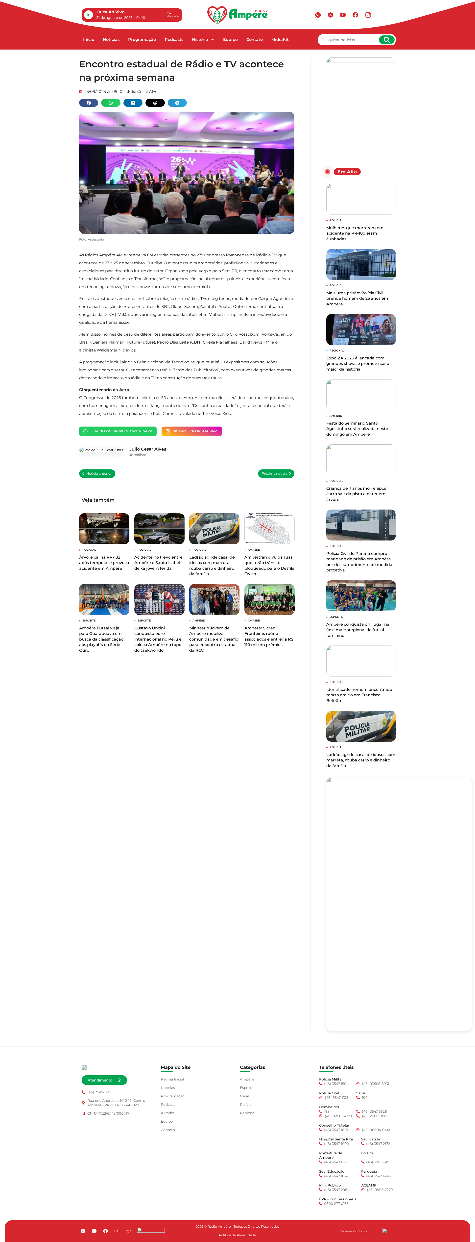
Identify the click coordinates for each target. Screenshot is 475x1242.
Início (88, 39)
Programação (142, 39)
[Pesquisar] (387, 39)
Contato (254, 39)
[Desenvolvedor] (384, 1230)
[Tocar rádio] (88, 14)
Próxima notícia (274, 473)
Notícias (111, 39)
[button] (88, 103)
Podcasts (174, 39)
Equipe (230, 39)
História (200, 39)
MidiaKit (280, 39)
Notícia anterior (99, 473)
